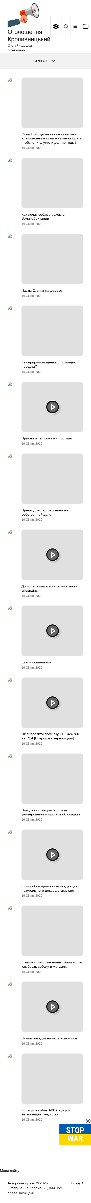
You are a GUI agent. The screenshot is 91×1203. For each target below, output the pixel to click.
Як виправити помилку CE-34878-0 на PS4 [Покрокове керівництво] (50, 736)
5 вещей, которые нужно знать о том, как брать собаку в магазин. (52, 964)
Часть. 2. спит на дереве (41, 290)
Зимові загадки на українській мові (49, 1038)
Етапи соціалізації (36, 662)
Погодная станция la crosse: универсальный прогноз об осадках (50, 812)
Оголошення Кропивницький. (32, 1188)
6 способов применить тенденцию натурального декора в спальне (49, 888)
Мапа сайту (9, 1171)
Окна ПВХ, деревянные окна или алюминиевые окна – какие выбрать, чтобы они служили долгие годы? (52, 138)
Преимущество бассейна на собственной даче (44, 512)
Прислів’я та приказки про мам (47, 438)
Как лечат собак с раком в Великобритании (42, 216)
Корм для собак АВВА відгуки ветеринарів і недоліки (45, 1112)
